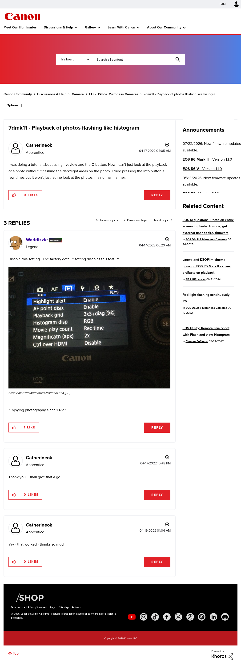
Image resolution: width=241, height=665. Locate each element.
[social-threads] (190, 617)
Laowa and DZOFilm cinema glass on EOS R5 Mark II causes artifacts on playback (207, 266)
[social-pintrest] (201, 617)
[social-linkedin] (213, 617)
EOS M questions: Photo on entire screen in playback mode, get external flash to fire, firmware (208, 226)
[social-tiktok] (155, 617)
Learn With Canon (121, 27)
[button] (14, 195)
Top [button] (16, 653)
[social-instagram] (143, 617)
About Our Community (164, 27)
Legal (53, 607)
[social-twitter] (178, 617)
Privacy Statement (37, 607)
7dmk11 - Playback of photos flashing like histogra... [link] (180, 94)
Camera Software (197, 341)
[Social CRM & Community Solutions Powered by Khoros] (222, 654)
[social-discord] (225, 617)
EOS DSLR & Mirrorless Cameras (113, 94)
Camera (78, 94)
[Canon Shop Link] (27, 597)
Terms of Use (18, 607)
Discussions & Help (58, 27)
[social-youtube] (132, 617)
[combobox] (138, 59)
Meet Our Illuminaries (20, 27)
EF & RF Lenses (196, 279)
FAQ (223, 4)
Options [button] (13, 105)
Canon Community (22, 16)
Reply (157, 195)
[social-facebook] (167, 617)
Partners (76, 607)
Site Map (63, 607)
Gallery (90, 27)
